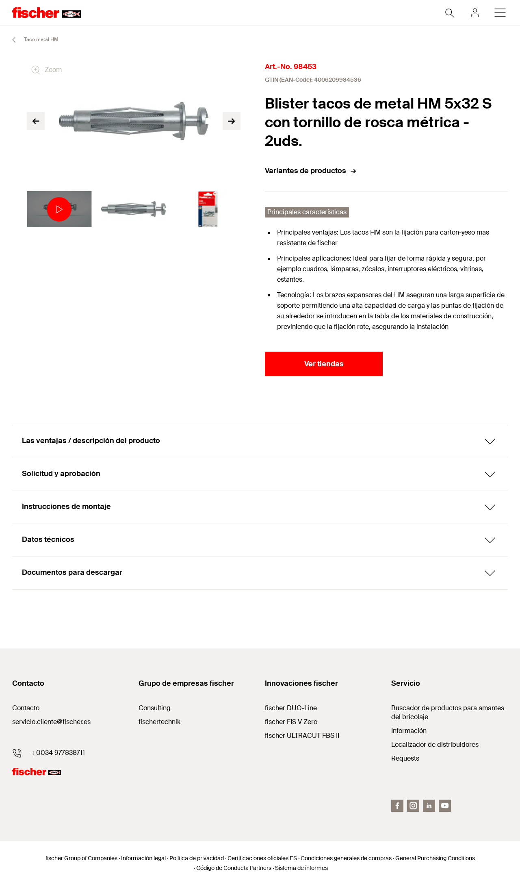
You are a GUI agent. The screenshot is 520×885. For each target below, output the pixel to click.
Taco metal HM (40, 39)
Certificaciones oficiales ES (262, 858)
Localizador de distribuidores (435, 744)
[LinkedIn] (429, 806)
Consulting (155, 708)
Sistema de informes (301, 868)
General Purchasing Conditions (435, 858)
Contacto (25, 708)
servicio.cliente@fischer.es (51, 722)
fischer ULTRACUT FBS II (302, 735)
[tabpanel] (59, 209)
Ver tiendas (324, 364)
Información (409, 730)
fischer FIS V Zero (291, 722)
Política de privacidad (196, 858)
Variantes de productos (305, 171)
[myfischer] (475, 12)
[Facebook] (397, 806)
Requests (405, 758)
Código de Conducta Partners (233, 868)
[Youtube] (445, 806)
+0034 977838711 (58, 752)
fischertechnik (159, 722)
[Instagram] (413, 806)
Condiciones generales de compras (346, 858)
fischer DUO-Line (291, 708)
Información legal (143, 858)
